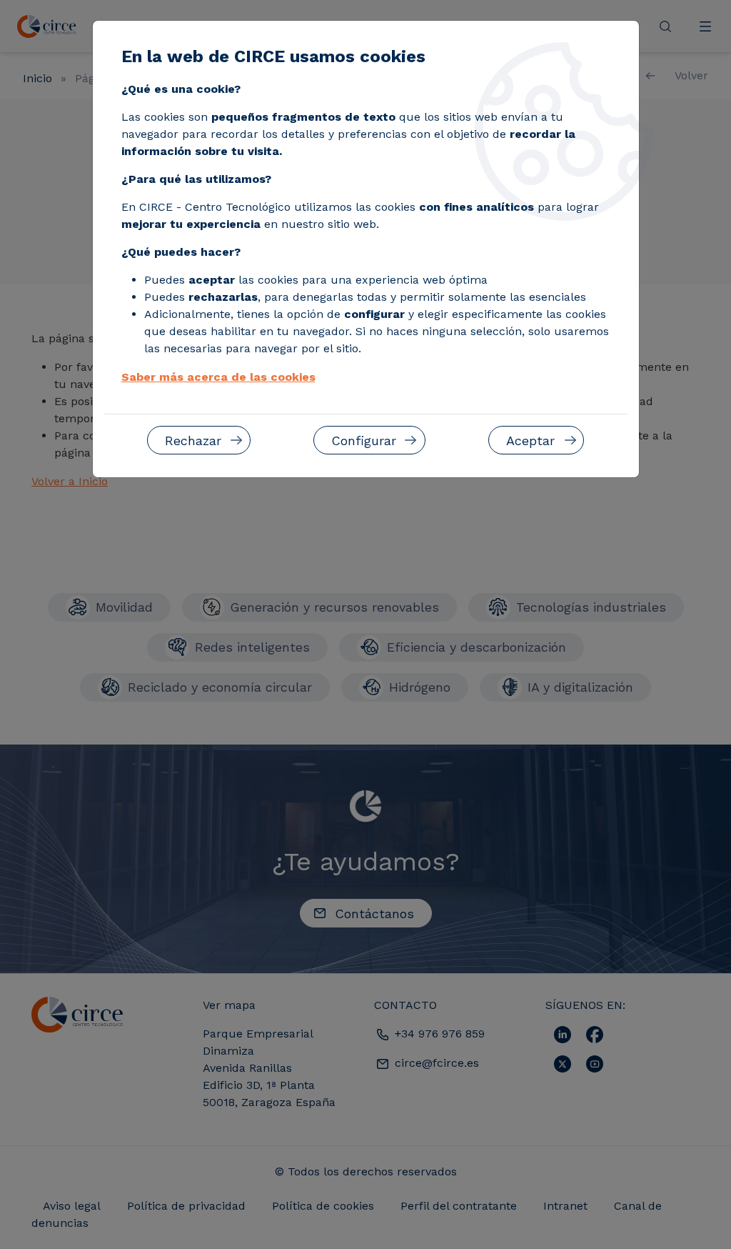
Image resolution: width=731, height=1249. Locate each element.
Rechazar (193, 440)
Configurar (363, 440)
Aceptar (530, 440)
